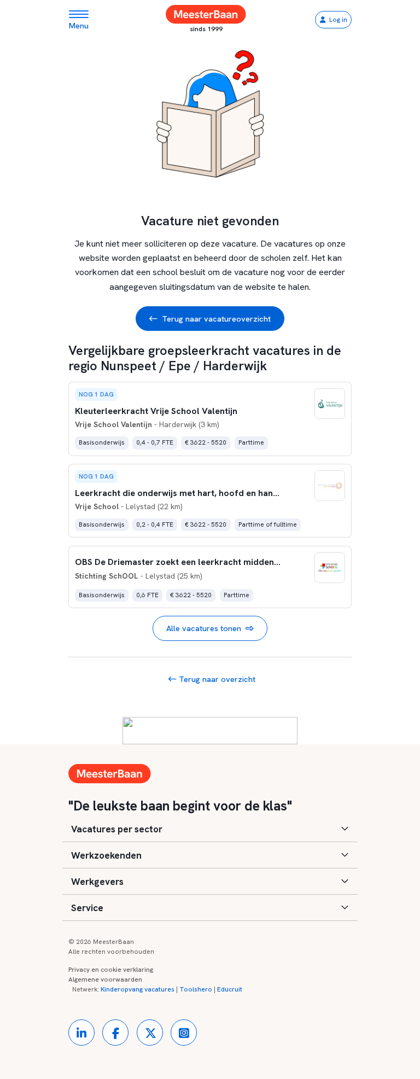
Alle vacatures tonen (203, 628)
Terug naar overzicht (216, 679)
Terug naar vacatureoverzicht (216, 318)
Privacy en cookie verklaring (110, 969)
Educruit (229, 989)
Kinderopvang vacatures (137, 989)
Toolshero (195, 989)
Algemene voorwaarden (105, 979)
